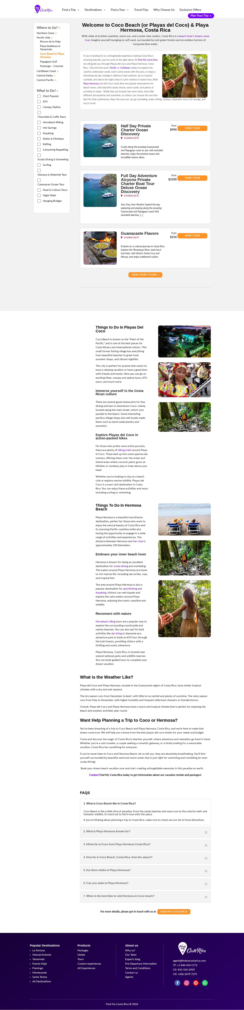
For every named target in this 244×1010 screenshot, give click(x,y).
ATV (45, 101)
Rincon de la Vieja (50, 41)
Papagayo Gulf (48, 61)
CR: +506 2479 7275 (185, 974)
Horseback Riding (53, 122)
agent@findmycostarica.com (189, 960)
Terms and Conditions (137, 968)
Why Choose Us (164, 9)
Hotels (81, 954)
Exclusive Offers (190, 9)
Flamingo (37, 968)
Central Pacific (45, 80)
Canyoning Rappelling (55, 149)
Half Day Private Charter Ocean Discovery (136, 130)
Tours (81, 959)
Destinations (93, 9)
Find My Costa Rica (173, 911)
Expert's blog (132, 959)
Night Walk (49, 195)
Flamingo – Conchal (51, 66)
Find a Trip (69, 9)
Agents (129, 977)
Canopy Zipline (51, 107)
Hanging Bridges (52, 201)
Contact (94, 775)
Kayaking (48, 133)
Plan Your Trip (199, 15)
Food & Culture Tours (55, 190)
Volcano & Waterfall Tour (52, 174)
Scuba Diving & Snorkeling (53, 159)
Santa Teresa (39, 977)
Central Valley (45, 75)
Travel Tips (141, 9)
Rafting (47, 144)
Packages (83, 950)
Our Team (130, 954)
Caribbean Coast (46, 71)
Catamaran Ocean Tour (51, 184)
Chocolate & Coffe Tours (52, 117)
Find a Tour (118, 9)
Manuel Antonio (41, 954)
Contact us (131, 972)
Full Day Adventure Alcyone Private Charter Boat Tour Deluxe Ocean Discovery (139, 183)
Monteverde (39, 972)
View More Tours (144, 274)
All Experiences (86, 968)
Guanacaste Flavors (140, 233)
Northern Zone (45, 33)
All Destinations (41, 981)
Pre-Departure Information (141, 963)
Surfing (47, 165)
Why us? (130, 950)
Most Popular (51, 96)
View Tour (192, 128)
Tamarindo (38, 959)
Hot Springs (50, 127)
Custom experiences (89, 963)
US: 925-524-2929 (184, 969)
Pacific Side (43, 37)
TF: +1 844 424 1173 (185, 965)
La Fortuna (38, 950)
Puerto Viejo (39, 963)
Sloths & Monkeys (53, 138)
